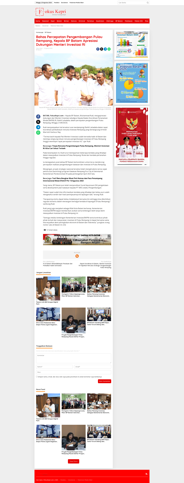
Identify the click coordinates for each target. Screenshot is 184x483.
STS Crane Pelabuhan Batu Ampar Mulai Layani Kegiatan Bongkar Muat (46, 324)
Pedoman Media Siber (85, 480)
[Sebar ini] (97, 49)
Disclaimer (71, 480)
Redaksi (63, 480)
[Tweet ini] (101, 49)
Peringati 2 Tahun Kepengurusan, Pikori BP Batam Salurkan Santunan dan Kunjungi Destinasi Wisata (73, 295)
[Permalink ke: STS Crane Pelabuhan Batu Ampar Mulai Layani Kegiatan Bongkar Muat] (48, 314)
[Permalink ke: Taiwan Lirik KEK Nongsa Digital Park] (48, 288)
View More (74, 461)
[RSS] (77, 256)
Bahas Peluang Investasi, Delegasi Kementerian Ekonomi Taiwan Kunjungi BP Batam (98, 295)
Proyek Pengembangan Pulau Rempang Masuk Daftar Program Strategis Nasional (73, 336)
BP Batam (39, 50)
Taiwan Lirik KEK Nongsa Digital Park (47, 303)
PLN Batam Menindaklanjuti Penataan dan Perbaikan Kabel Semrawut (57, 263)
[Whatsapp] (109, 49)
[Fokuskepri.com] (50, 12)
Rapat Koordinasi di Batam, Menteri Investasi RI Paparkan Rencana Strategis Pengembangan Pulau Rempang (95, 264)
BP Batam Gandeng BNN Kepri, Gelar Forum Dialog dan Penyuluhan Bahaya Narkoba (98, 323)
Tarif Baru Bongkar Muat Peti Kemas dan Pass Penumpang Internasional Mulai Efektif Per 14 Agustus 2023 (72, 179)
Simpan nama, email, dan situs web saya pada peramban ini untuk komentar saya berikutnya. (70, 377)
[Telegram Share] (105, 49)
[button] (148, 2)
